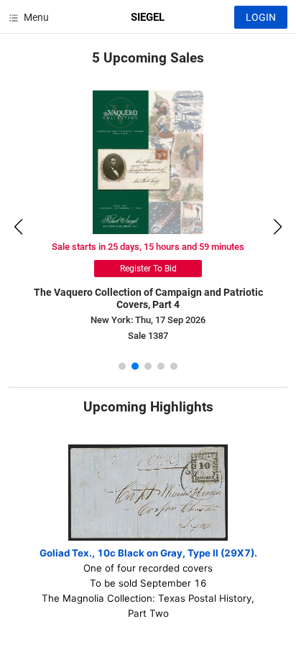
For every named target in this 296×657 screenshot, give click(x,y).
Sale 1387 (148, 335)
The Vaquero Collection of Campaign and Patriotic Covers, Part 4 (148, 298)
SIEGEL (148, 17)
